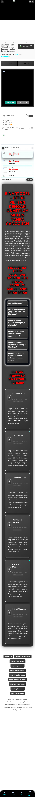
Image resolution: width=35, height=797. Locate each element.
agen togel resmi (17, 666)
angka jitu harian (17, 689)
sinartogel (8, 657)
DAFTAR (26, 63)
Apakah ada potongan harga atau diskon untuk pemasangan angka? (17, 356)
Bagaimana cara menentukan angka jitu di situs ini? (17, 322)
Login (13, 794)
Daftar (22, 794)
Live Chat (29, 794)
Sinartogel (12, 42)
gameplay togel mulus (17, 684)
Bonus (4, 794)
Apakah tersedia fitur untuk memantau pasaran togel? (16, 333)
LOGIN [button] (9, 102)
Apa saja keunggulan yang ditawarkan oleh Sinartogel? (16, 311)
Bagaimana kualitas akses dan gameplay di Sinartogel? (17, 344)
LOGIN (9, 63)
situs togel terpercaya (23, 657)
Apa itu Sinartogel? (15, 303)
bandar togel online (17, 661)
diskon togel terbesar (17, 670)
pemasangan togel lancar (17, 680)
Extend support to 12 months (19, 128)
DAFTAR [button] (21, 102)
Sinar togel (4, 42)
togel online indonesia (17, 675)
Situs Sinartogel (21, 42)
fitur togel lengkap (17, 693)
